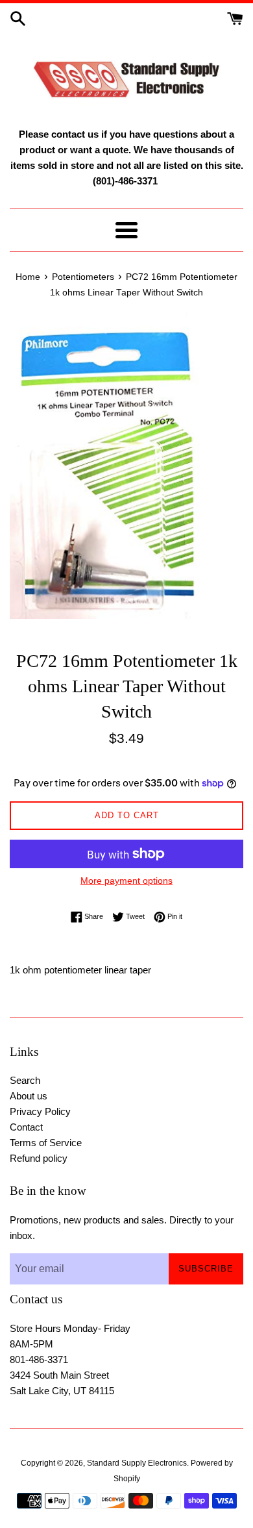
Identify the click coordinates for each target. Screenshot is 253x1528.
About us (28, 1095)
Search (25, 1080)
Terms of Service (46, 1142)
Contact (26, 1127)
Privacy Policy (40, 1111)
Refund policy (38, 1158)
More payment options (126, 880)
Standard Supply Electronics (137, 1463)
